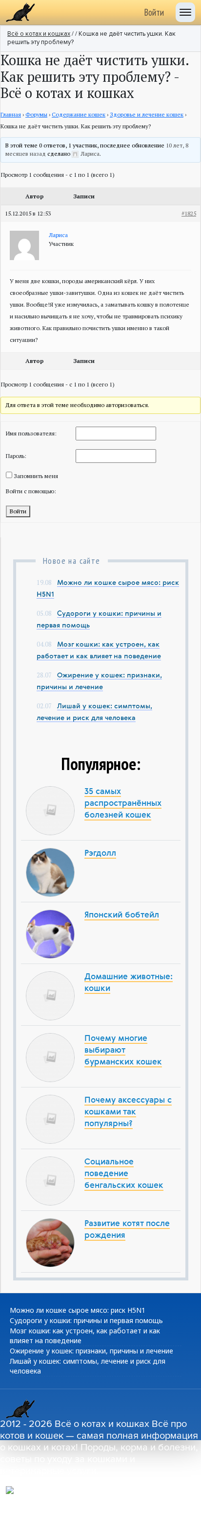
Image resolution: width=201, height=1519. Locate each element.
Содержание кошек (78, 114)
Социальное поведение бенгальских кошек (123, 1174)
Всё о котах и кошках (38, 34)
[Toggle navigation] (185, 12)
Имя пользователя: (31, 433)
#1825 (188, 213)
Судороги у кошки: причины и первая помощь (86, 1320)
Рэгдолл (100, 853)
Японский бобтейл (121, 915)
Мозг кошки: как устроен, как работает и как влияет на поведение (85, 1335)
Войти (154, 12)
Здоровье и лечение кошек (146, 114)
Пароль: (16, 455)
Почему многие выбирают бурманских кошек (123, 1050)
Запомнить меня (36, 476)
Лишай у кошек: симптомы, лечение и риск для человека (87, 1365)
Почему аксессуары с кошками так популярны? (128, 1112)
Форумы (36, 114)
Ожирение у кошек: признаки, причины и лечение (91, 1350)
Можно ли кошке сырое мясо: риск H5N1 (77, 1310)
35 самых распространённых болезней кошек (122, 804)
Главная (10, 114)
